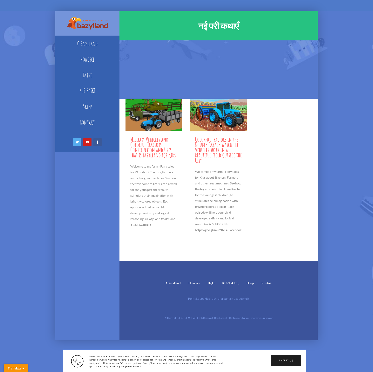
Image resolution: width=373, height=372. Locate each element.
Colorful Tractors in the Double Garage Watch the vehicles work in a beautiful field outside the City (218, 149)
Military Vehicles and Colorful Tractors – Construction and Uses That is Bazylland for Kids (153, 147)
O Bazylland (173, 283)
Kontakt (267, 283)
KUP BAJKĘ (230, 283)
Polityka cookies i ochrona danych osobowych (218, 298)
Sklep (250, 283)
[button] (286, 360)
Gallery (153, 114)
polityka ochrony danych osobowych (122, 366)
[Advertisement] (218, 69)
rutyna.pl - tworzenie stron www (256, 317)
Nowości (194, 283)
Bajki (211, 283)
